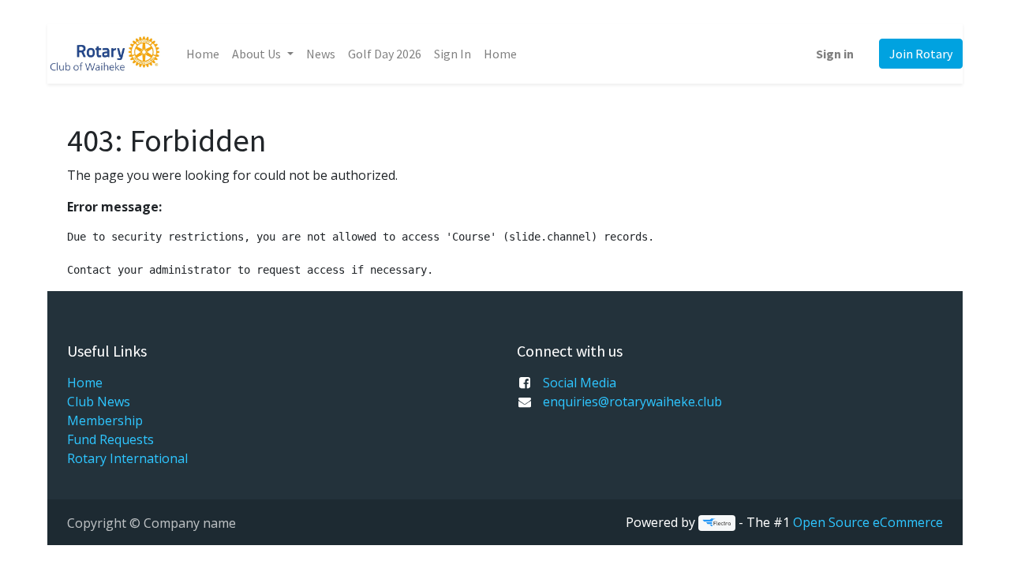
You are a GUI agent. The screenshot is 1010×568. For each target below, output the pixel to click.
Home (85, 382)
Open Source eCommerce (868, 522)
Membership (105, 420)
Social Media (579, 382)
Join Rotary (920, 54)
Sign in (835, 54)
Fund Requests (110, 439)
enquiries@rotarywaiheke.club (632, 401)
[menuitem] (203, 53)
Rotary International (127, 458)
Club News (98, 401)
